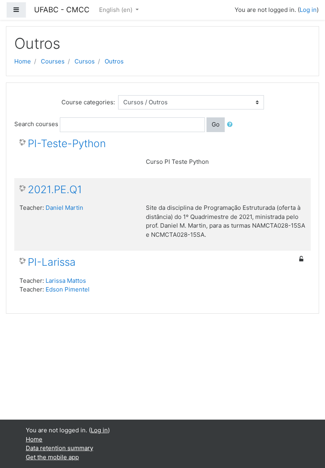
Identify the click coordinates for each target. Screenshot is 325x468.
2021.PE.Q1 (55, 189)
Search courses (36, 124)
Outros (114, 61)
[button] (231, 125)
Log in (308, 9)
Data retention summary (59, 448)
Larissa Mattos (66, 280)
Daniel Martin (64, 207)
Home (22, 61)
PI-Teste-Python (67, 143)
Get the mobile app (52, 457)
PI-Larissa (52, 262)
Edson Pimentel (68, 289)
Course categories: (88, 102)
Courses (53, 61)
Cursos (85, 61)
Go (216, 124)
